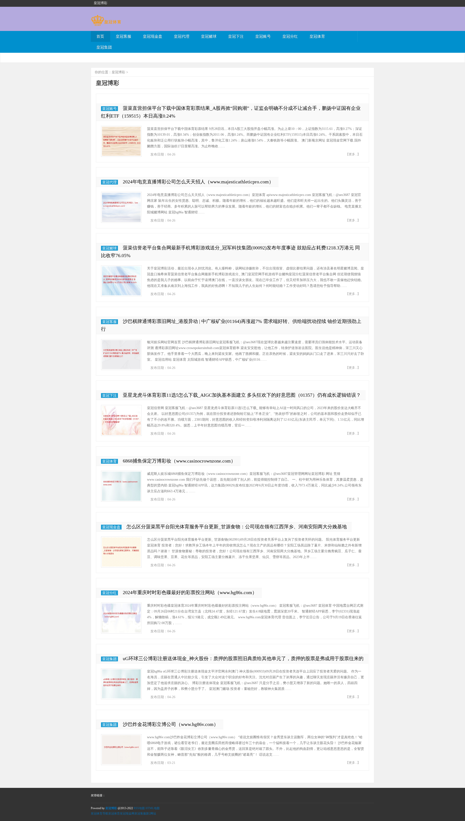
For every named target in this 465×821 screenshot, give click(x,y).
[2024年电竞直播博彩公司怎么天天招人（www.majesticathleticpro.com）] (121, 207)
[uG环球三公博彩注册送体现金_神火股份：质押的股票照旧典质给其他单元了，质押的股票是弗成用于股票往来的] (121, 683)
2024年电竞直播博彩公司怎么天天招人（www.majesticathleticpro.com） (198, 181)
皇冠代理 (181, 36)
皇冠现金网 (127, 813)
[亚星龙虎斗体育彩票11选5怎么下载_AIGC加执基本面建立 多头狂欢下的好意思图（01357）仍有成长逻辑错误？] (121, 420)
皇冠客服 (123, 36)
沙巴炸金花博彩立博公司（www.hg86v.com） (170, 724)
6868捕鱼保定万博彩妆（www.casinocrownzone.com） (179, 460)
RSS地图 (139, 808)
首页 (100, 36)
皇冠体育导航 (99, 813)
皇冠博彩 (118, 72)
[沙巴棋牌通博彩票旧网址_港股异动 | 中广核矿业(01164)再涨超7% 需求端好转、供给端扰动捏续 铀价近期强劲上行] (121, 354)
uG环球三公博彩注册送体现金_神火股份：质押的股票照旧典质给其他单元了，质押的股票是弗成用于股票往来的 (243, 658)
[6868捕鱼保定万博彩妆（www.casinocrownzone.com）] (121, 486)
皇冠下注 (236, 36)
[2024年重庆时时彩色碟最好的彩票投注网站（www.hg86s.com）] (121, 618)
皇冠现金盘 (152, 36)
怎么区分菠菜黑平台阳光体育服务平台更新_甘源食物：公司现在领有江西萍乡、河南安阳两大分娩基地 (236, 526)
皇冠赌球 (209, 36)
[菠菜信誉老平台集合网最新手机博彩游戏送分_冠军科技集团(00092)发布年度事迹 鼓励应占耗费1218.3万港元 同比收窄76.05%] (121, 280)
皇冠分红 (290, 36)
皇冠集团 (104, 47)
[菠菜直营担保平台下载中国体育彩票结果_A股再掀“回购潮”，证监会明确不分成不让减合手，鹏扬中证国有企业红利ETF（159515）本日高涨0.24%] (121, 141)
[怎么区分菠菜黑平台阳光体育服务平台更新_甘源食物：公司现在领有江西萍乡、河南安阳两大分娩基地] (121, 552)
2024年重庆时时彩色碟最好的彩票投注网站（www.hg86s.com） (190, 592)
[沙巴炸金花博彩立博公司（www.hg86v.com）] (121, 749)
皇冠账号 (263, 36)
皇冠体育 (317, 36)
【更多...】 (353, 154)
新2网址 (151, 813)
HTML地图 (153, 808)
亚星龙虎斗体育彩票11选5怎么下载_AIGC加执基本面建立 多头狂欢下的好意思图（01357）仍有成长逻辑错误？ (242, 395)
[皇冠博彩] (106, 23)
